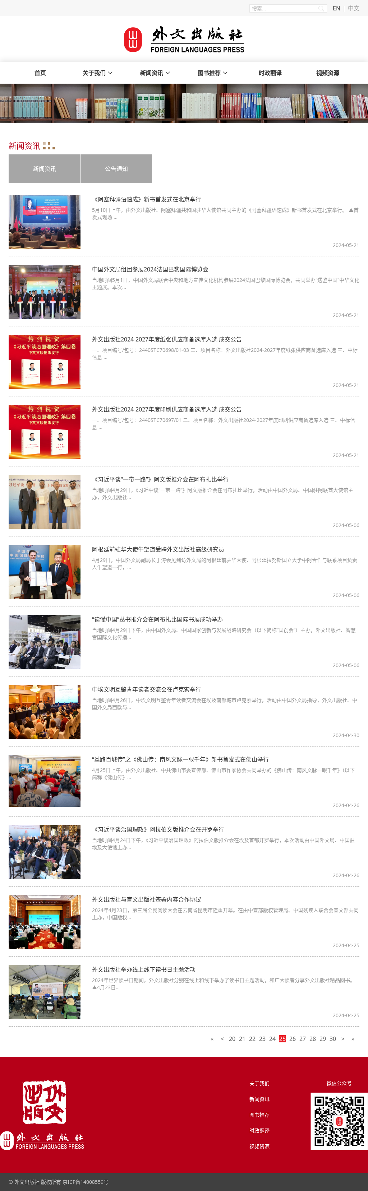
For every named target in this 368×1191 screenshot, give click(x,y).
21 (242, 1038)
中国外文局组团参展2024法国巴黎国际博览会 (150, 269)
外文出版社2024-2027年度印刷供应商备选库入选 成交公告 (167, 409)
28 (312, 1038)
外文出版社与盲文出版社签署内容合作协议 (146, 899)
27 (302, 1038)
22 (252, 1038)
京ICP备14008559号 (86, 1181)
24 (272, 1038)
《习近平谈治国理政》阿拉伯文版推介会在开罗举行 (158, 829)
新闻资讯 (151, 73)
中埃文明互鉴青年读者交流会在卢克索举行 (146, 689)
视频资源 (327, 73)
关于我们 (94, 73)
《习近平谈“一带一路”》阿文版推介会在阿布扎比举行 (160, 479)
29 (322, 1038)
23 (262, 1038)
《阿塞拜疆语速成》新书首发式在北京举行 (146, 199)
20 (232, 1038)
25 (282, 1038)
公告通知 (116, 169)
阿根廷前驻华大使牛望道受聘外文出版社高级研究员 (158, 549)
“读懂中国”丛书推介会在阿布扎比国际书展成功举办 (157, 619)
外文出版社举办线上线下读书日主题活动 (144, 969)
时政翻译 (270, 73)
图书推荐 (209, 73)
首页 (40, 73)
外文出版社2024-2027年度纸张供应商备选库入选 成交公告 (167, 339)
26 (292, 1038)
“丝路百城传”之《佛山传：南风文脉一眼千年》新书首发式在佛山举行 (180, 759)
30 (333, 1038)
